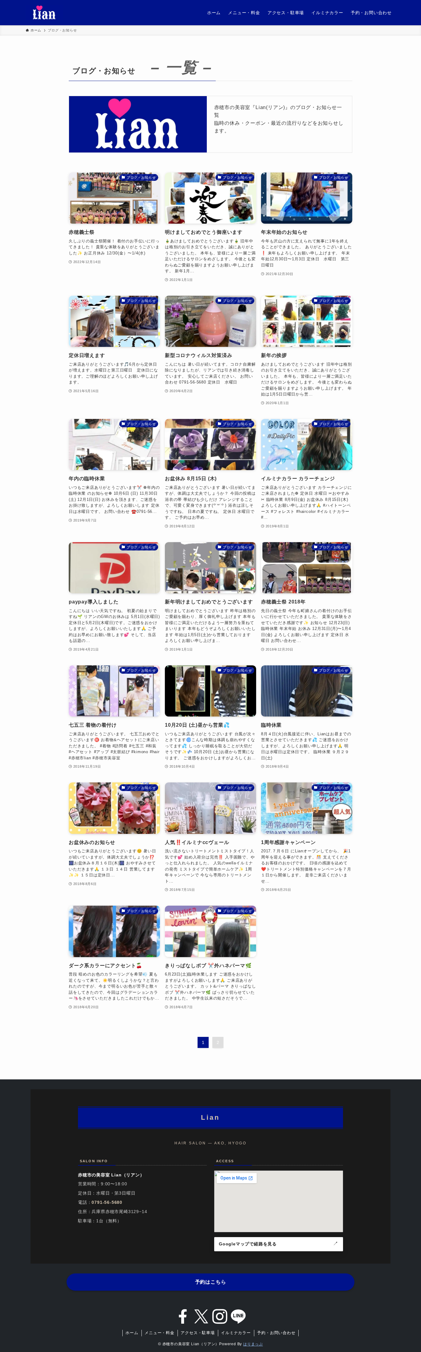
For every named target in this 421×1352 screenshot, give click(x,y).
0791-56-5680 (107, 1202)
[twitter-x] (201, 1316)
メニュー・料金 (159, 1332)
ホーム (131, 1332)
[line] (238, 1316)
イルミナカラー (236, 1332)
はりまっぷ (253, 1344)
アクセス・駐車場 (198, 1332)
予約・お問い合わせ (276, 1332)
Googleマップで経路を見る (248, 1243)
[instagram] (219, 1316)
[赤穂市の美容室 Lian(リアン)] (44, 12)
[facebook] (182, 1316)
